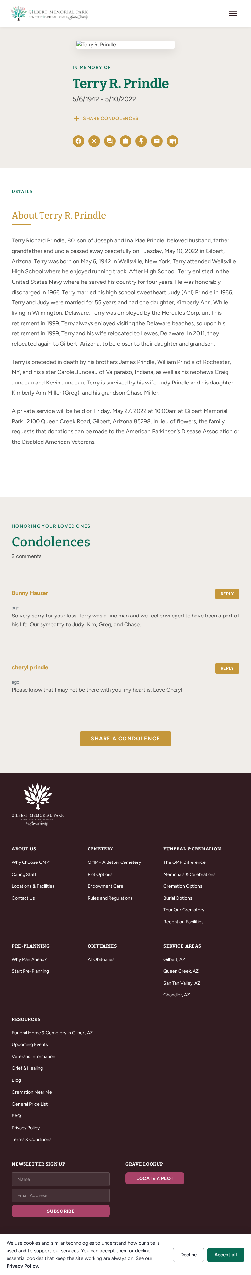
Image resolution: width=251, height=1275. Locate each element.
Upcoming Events (30, 1044)
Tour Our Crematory (183, 910)
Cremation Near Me (32, 1092)
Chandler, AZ (176, 995)
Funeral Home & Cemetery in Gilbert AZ (52, 1033)
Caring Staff (24, 874)
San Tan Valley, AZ (181, 983)
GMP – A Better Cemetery (114, 862)
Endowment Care (105, 886)
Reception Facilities (183, 922)
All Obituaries (101, 959)
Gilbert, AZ (174, 959)
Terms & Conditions (32, 1139)
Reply (227, 593)
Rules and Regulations (110, 898)
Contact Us (23, 898)
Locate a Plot (155, 1178)
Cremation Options (182, 886)
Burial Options (177, 898)
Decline (188, 1255)
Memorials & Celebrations (189, 874)
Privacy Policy (26, 1128)
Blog (16, 1080)
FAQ (16, 1116)
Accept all (225, 1255)
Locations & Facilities (33, 886)
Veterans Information (33, 1056)
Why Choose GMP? (31, 862)
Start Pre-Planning (30, 971)
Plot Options (100, 874)
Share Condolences (105, 118)
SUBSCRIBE (61, 1211)
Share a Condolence (125, 738)
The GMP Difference (184, 862)
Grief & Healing (27, 1068)
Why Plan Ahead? (29, 959)
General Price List (30, 1104)
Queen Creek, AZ (181, 971)
